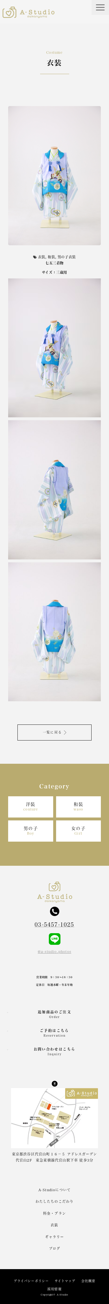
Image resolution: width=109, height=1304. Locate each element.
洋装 (30, 806)
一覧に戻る (52, 732)
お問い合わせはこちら (55, 1051)
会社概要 (88, 1280)
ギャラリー (54, 1237)
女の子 (78, 830)
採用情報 (54, 1289)
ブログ (54, 1248)
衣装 (54, 1225)
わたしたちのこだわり (54, 1201)
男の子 (31, 830)
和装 (78, 806)
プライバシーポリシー (31, 1280)
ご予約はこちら (54, 1033)
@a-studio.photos (54, 951)
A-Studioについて (54, 1190)
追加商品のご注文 (54, 1014)
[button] (100, 7)
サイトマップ (65, 1280)
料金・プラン (54, 1213)
